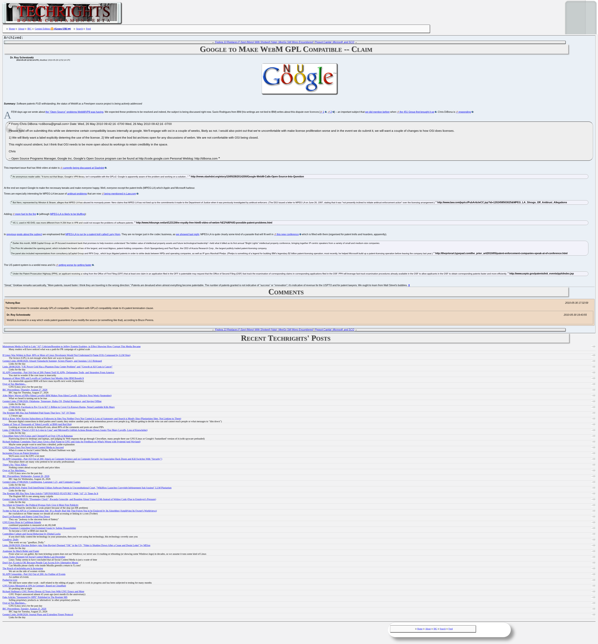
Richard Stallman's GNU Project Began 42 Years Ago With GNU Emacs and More (43, 591)
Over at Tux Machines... (14, 384)
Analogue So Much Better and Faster (20, 551)
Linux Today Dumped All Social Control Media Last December (33, 557)
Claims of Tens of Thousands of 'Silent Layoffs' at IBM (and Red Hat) (37, 424)
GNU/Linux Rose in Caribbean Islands (21, 522)
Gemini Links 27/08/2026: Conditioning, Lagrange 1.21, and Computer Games (41, 482)
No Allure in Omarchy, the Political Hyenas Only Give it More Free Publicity (40, 505)
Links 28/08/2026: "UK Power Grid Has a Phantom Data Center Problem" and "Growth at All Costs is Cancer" (57, 366)
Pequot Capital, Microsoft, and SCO (334, 42)
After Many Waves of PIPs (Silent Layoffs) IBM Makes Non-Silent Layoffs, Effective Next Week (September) (57, 395)
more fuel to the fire (25, 214)
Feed (88, 28)
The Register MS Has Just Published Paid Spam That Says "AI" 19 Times (38, 412)
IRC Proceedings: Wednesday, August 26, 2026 (25, 476)
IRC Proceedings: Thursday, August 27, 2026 (24, 389)
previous (11, 234)
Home (12, 28)
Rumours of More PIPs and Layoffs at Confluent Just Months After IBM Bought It (43, 378)
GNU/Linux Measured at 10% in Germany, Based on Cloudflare (34, 585)
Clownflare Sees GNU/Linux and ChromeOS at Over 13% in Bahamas (37, 436)
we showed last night (187, 234)
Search (79, 28)
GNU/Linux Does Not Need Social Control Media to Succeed (33, 447)
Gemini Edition (42, 28)
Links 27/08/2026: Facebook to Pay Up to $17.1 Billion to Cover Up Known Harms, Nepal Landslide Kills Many (58, 407)
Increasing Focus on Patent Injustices (20, 453)
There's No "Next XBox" (15, 464)
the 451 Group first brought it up (417, 112)
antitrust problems (77, 193)
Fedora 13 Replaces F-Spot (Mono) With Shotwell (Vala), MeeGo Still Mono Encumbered (264, 42)
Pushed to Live (9, 580)
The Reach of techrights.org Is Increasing (22, 568)
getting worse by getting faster (75, 265)
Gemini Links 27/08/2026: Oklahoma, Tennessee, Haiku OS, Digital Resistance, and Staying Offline (52, 401)
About (21, 28)
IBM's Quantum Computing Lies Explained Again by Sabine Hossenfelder (39, 528)
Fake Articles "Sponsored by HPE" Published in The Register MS (34, 597)
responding (464, 112)
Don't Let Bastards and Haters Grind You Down (26, 516)
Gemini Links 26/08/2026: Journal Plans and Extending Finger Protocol (37, 614)
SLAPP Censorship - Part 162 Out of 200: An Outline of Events (33, 574)
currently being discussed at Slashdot (83, 167)
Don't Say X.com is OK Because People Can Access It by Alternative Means (40, 562)
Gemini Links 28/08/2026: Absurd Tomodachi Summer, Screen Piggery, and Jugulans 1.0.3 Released (52, 361)
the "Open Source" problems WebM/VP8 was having (74, 112)
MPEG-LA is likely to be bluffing (67, 214)
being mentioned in (120, 193)
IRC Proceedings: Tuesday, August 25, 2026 (24, 608)
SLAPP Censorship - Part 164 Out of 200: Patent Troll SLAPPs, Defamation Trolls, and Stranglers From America (58, 372)
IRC (29, 28)
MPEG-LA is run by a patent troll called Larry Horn (92, 234)
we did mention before (377, 112)
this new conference (288, 234)
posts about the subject (29, 234)
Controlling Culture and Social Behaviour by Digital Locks (31, 533)
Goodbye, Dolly (10, 539)
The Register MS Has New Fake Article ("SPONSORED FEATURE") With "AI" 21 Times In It (50, 493)
